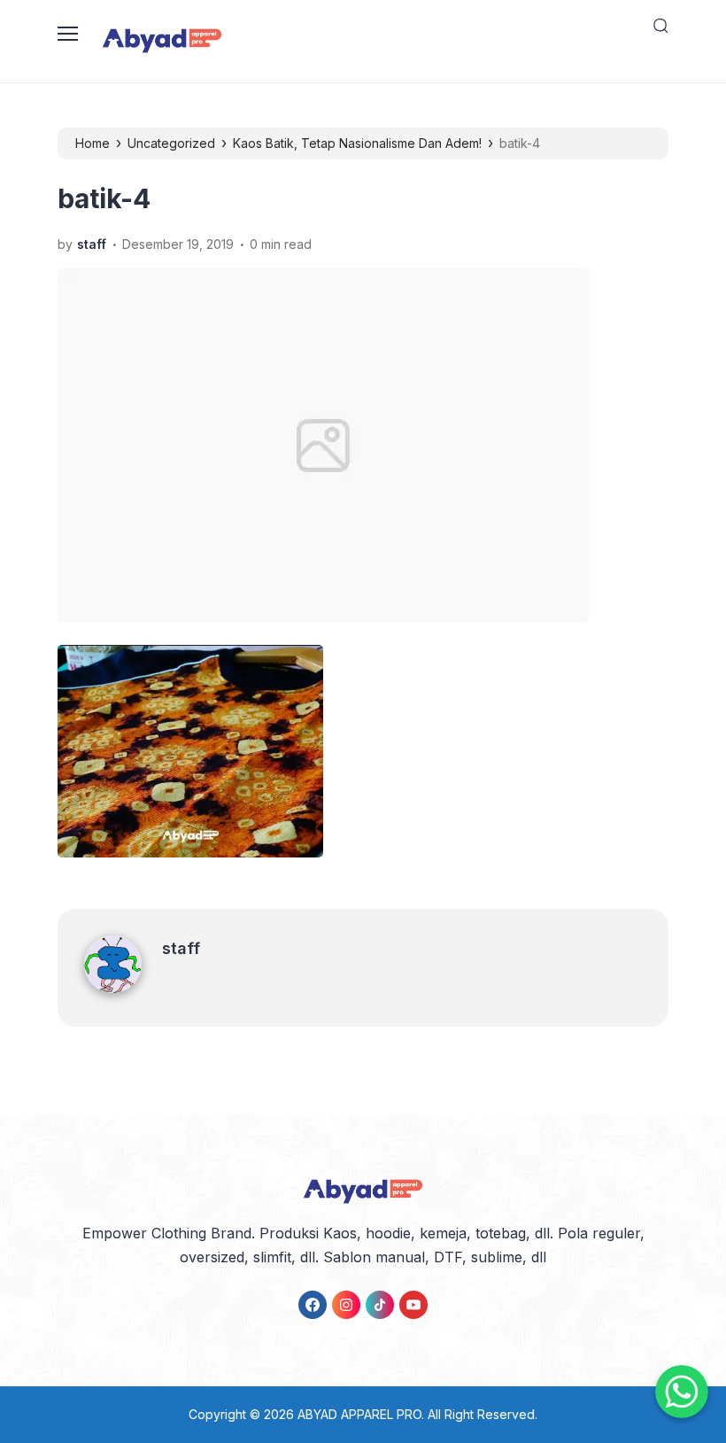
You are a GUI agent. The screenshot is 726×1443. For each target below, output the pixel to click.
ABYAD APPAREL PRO (359, 1414)
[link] (312, 1305)
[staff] (123, 988)
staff (181, 948)
